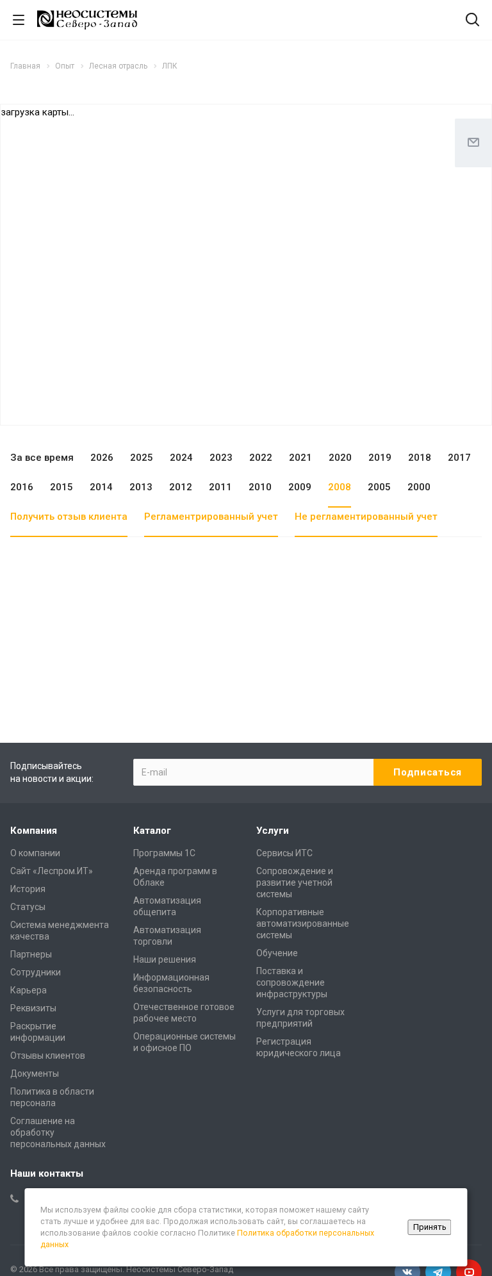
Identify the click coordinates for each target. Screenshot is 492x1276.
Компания (33, 830)
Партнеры (31, 954)
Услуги (272, 830)
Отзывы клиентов (47, 1055)
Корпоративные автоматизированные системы (302, 923)
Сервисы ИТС (284, 853)
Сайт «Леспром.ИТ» (51, 871)
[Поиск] (472, 21)
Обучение (277, 953)
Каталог (152, 830)
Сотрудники (35, 972)
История (27, 889)
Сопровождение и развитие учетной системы (294, 882)
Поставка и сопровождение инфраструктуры (291, 982)
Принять (430, 1227)
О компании (35, 853)
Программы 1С (164, 853)
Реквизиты (33, 1008)
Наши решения (164, 959)
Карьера (28, 990)
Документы (34, 1073)
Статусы (27, 907)
